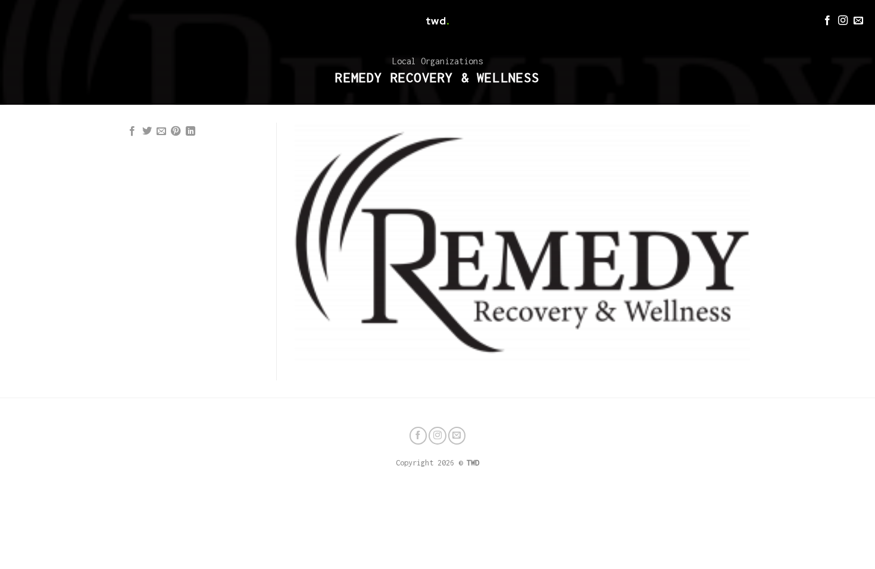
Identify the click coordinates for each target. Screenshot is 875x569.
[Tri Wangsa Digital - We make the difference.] (437, 21)
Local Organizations (437, 61)
